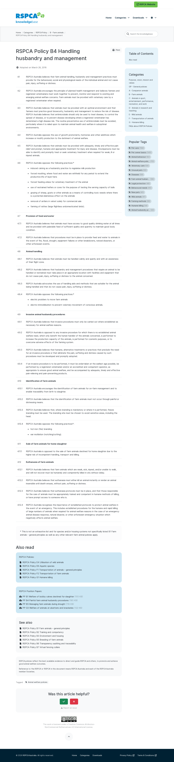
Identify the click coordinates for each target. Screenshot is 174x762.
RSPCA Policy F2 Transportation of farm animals (46, 573)
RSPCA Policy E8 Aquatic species (38, 566)
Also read (133, 60)
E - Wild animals (135, 114)
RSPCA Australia (29, 755)
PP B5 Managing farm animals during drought (44, 604)
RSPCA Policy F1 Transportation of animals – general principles (52, 570)
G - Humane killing (136, 122)
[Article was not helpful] (74, 701)
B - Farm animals (57, 32)
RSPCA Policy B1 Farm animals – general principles (46, 628)
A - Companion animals (138, 90)
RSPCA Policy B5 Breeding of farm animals (43, 639)
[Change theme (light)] (153, 18)
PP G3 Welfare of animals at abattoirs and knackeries (48, 608)
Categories (28, 32)
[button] (122, 18)
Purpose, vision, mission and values (141, 81)
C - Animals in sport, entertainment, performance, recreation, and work (141, 101)
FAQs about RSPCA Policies (140, 126)
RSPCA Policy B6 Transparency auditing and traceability (49, 643)
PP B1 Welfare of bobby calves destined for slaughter (48, 596)
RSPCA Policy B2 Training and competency (43, 632)
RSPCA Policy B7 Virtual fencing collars (41, 647)
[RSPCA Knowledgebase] (30, 18)
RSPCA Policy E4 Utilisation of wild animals (43, 562)
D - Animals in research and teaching (140, 109)
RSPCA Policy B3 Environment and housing (43, 636)
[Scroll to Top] (69, 737)
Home (18, 32)
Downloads (97, 755)
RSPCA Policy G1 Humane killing (38, 577)
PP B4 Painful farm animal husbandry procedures (46, 600)
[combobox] (141, 34)
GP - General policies (138, 87)
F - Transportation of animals (141, 118)
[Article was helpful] (64, 701)
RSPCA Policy (41, 32)
